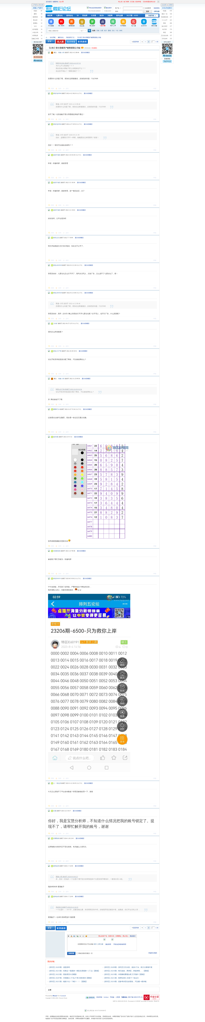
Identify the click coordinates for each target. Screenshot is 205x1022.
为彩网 (109, 15)
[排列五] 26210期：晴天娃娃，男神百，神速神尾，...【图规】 (127, 971)
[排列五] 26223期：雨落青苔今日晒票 (63, 974)
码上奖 (120, 1)
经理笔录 (35, 35)
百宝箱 (132, 1)
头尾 (101, 30)
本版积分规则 (152, 953)
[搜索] (89, 30)
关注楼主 (94, 48)
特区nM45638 (57, 265)
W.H (35, 26)
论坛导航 (53, 37)
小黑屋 (118, 997)
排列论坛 (69, 15)
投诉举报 (138, 1)
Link (77, 936)
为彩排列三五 (70, 37)
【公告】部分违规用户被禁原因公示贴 (89, 37)
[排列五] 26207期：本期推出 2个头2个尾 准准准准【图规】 (70, 978)
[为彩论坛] (59, 12)
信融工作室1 (35, 39)
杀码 (120, 30)
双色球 (84, 15)
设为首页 (49, 1)
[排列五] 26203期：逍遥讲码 (59, 967)
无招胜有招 (57, 551)
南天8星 (55, 437)
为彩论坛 (46, 37)
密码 (116, 11)
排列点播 (119, 15)
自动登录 (148, 8)
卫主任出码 (164, 35)
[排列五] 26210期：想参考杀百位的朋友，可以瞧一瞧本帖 (125, 981)
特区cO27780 (57, 351)
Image (74, 936)
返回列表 (136, 42)
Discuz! (55, 996)
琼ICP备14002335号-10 (135, 997)
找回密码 (156, 8)
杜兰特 (164, 29)
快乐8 (102, 15)
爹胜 (35, 14)
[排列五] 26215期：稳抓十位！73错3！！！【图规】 (68, 981)
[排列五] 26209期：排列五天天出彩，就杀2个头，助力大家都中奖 (128, 967)
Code (83, 936)
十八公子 (164, 20)
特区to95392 (164, 24)
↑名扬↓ (164, 11)
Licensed (63, 996)
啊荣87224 (56, 409)
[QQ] (90, 997)
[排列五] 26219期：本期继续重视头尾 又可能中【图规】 (124, 974)
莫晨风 (35, 23)
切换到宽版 (158, 2)
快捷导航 (151, 15)
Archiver (106, 997)
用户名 (117, 8)
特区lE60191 (57, 578)
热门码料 (126, 1)
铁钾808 (35, 17)
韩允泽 (35, 20)
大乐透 (93, 15)
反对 (67, 88)
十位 (117, 30)
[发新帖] (50, 41)
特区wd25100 (164, 33)
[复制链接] (87, 48)
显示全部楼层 (85, 52)
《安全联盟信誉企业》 (149, 1)
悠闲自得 (56, 866)
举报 (154, 88)
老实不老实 (57, 155)
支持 (60, 88)
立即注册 (156, 11)
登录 (95, 944)
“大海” (55, 323)
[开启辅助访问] (117, 2)
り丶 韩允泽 (57, 783)
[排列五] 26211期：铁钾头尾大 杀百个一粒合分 (121, 978)
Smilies (86, 936)
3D (78, 15)
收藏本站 (55, 1)
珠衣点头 (56, 238)
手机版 (112, 997)
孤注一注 (164, 14)
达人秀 (61, 1)
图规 (109, 30)
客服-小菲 (61, 52)
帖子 (82, 31)
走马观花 (35, 29)
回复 (52, 88)
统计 (105, 30)
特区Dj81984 (57, 93)
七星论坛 (59, 15)
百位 (113, 30)
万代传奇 (164, 38)
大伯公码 (35, 32)
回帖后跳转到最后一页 (85, 953)
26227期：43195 (132, 15)
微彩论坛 (61, 37)
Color (71, 936)
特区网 (49, 15)
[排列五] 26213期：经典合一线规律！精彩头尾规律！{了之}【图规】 (74, 971)
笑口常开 (164, 26)
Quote (80, 936)
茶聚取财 (56, 838)
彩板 (98, 30)
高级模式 (132, 936)
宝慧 (54, 811)
